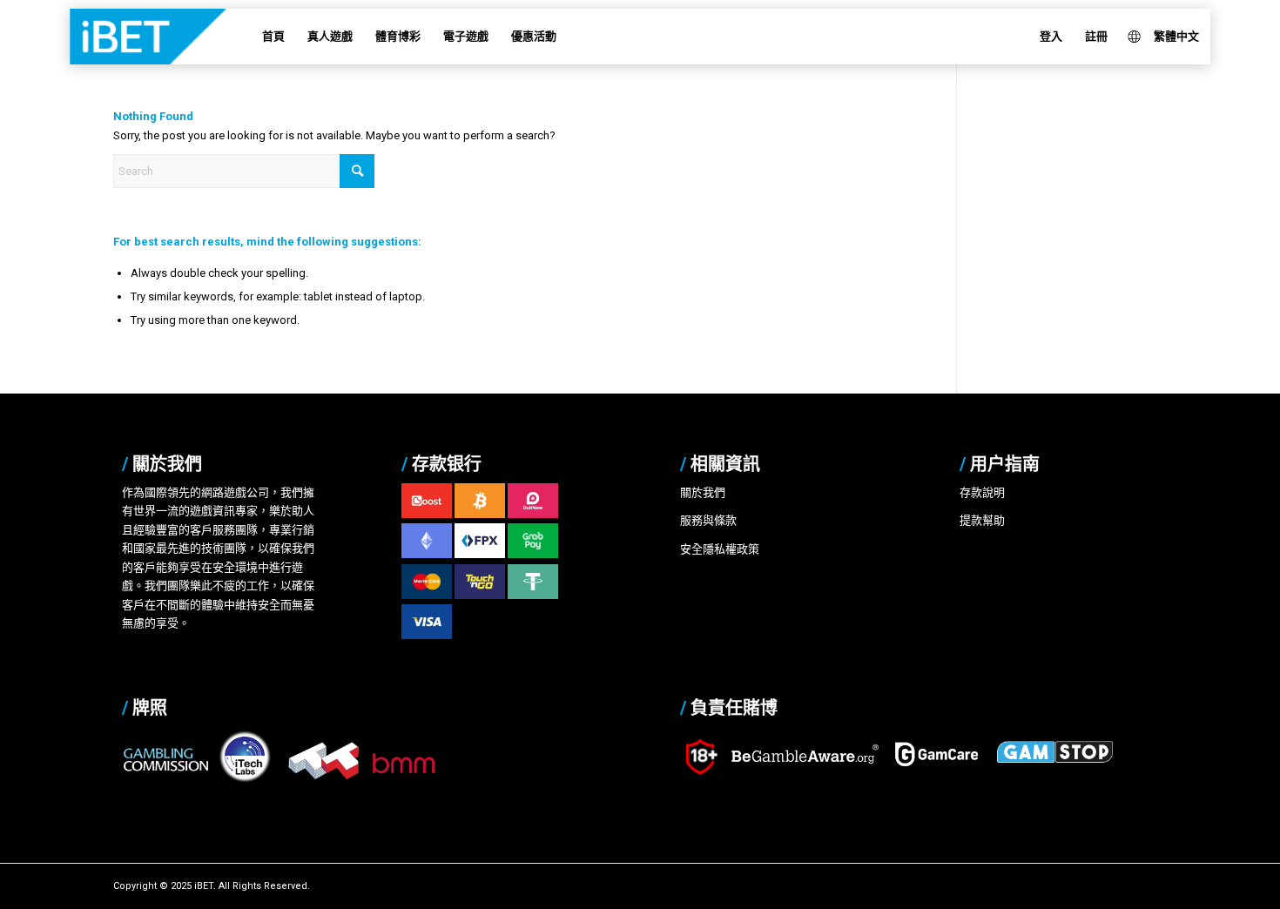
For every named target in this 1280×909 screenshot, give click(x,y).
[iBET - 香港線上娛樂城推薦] (173, 36)
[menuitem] (273, 36)
